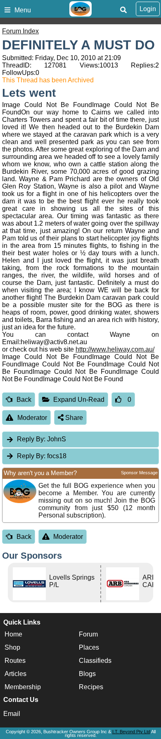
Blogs (87, 673)
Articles (15, 673)
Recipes (91, 686)
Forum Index (20, 31)
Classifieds (95, 660)
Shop (12, 647)
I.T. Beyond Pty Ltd (131, 731)
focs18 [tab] (41, 455)
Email (11, 713)
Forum (88, 634)
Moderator (32, 417)
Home (13, 634)
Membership (23, 686)
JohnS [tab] (41, 439)
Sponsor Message (139, 472)
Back (24, 399)
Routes (15, 660)
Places (89, 647)
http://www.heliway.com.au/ (115, 349)
